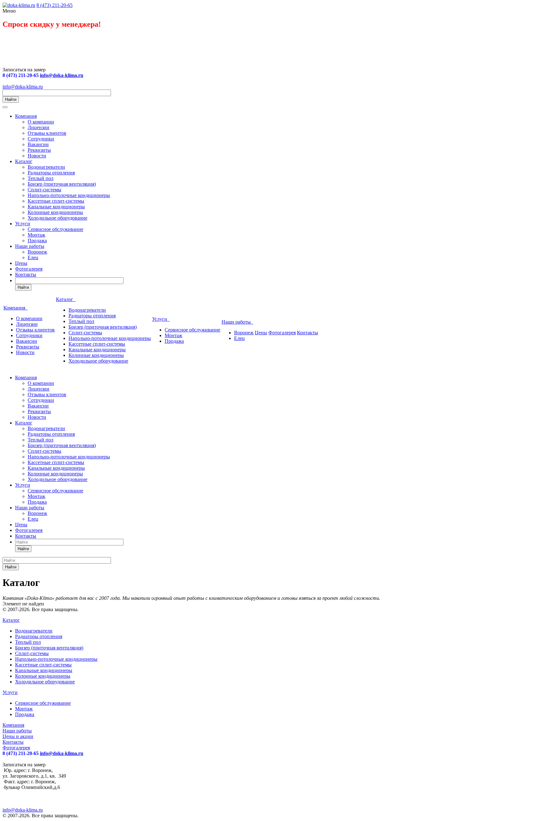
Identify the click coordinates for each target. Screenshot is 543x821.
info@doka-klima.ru (61, 75)
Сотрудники (41, 138)
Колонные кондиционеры (55, 212)
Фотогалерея (28, 268)
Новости (37, 155)
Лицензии (38, 127)
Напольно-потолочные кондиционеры (69, 195)
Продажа (37, 240)
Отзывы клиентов (47, 133)
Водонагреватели (46, 167)
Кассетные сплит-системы (56, 201)
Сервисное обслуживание (55, 229)
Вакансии (38, 144)
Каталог (23, 161)
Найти (10, 99)
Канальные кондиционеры (56, 206)
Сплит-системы (44, 189)
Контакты (25, 274)
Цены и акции (18, 736)
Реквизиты (39, 150)
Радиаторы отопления (51, 172)
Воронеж (37, 252)
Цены (21, 263)
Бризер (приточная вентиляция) (62, 184)
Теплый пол (40, 178)
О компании (41, 121)
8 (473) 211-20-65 (54, 5)
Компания (26, 116)
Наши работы (29, 246)
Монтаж (36, 235)
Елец (33, 257)
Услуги (22, 223)
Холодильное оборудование (57, 218)
